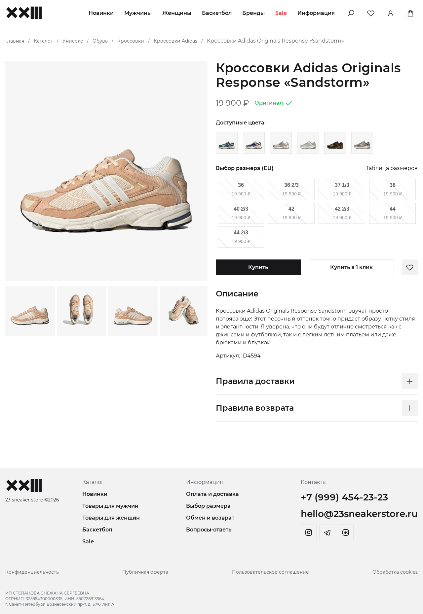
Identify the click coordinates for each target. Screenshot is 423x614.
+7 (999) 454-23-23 (344, 497)
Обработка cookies (395, 572)
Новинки (101, 13)
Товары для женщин (111, 518)
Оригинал (268, 103)
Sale (281, 13)
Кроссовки (130, 41)
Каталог (43, 41)
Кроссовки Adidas (175, 41)
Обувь (100, 41)
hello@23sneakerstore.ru (359, 513)
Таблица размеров (392, 168)
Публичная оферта (145, 572)
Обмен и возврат (210, 518)
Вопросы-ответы (209, 530)
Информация (316, 13)
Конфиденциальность (32, 572)
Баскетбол (217, 13)
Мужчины (138, 13)
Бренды (253, 13)
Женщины (176, 13)
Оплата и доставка (212, 494)
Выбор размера (208, 506)
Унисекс (72, 41)
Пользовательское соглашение (270, 572)
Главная (14, 41)
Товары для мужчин (110, 506)
